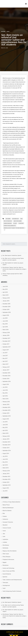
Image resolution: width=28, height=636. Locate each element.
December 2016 (6, 373)
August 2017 (6, 350)
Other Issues (6, 554)
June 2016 (5, 390)
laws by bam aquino (17, 221)
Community (5, 519)
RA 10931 (15, 223)
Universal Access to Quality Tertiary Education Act (14, 228)
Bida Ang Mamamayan (8, 508)
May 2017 (5, 358)
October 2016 (6, 378)
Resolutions (5, 565)
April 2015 (5, 430)
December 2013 (6, 476)
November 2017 (6, 341)
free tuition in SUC (8, 221)
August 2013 (6, 488)
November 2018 (6, 306)
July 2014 (5, 456)
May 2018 (5, 324)
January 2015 (6, 439)
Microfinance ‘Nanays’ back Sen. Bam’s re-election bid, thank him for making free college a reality (14, 269)
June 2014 (5, 459)
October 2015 (6, 413)
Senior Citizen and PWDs (9, 571)
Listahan (5, 542)
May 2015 (5, 427)
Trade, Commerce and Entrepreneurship (12, 580)
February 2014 (6, 471)
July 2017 (5, 352)
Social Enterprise (7, 574)
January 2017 (6, 370)
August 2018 (6, 315)
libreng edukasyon (7, 223)
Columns (5, 516)
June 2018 (5, 321)
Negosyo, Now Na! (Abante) (9, 551)
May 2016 (5, 393)
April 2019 (5, 292)
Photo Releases (6, 556)
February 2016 (6, 401)
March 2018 (5, 329)
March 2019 (5, 295)
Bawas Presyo (6, 505)
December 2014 (6, 442)
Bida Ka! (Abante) (7, 510)
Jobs (4, 533)
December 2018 (6, 304)
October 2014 (6, 448)
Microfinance (6, 545)
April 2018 (5, 327)
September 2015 (7, 416)
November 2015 (6, 410)
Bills (4, 513)
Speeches (5, 577)
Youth (4, 588)
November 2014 (6, 445)
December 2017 (6, 338)
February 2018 (6, 332)
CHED (21, 218)
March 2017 (5, 364)
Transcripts (5, 582)
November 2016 (6, 376)
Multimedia (5, 548)
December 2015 (6, 407)
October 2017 (6, 344)
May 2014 (5, 462)
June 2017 (5, 355)
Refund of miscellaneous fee (10, 225)
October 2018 (6, 309)
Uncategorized (6, 585)
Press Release (11, 634)
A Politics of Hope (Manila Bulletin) (11, 502)
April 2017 (5, 361)
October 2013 (6, 482)
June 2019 (5, 286)
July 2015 (5, 422)
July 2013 (5, 491)
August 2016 (6, 384)
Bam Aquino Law (15, 218)
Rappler (4, 562)
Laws (4, 536)
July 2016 (5, 387)
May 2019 (5, 289)
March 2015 (5, 433)
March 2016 (5, 399)
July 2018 (5, 318)
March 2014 (6, 468)
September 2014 (7, 450)
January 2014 (6, 473)
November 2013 (6, 479)
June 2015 (5, 424)
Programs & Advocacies (8, 559)
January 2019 (6, 301)
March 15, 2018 (4, 48)
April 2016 (5, 396)
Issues (8, 31)
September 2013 (7, 485)
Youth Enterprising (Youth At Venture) (12, 591)
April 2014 (5, 465)
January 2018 (6, 335)
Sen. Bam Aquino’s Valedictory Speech (12, 255)
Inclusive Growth (7, 528)
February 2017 (6, 367)
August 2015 (6, 419)
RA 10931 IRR (21, 223)
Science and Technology (8, 568)
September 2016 (7, 381)
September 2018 (7, 312)
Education (3, 31)
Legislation (5, 539)
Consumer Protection (8, 522)
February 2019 (6, 298)
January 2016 (6, 404)
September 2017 (7, 347)
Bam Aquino (8, 218)
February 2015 (6, 436)
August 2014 (6, 453)
